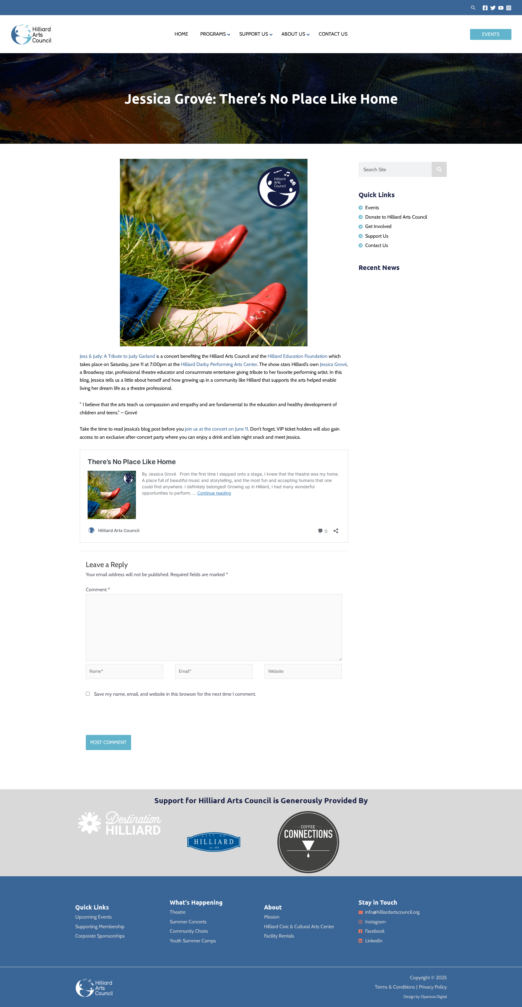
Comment (98, 589)
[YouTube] (501, 8)
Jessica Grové (333, 364)
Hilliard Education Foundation (297, 356)
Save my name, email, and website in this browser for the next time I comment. (175, 694)
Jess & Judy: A (94, 356)
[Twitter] (493, 8)
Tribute (115, 356)
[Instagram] (508, 8)
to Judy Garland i (139, 356)
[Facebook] (485, 8)
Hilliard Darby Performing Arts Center (219, 364)
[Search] (439, 169)
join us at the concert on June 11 (216, 429)
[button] (473, 8)
